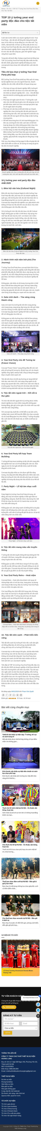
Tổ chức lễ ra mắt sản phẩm (10, 1113)
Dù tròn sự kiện (6, 1079)
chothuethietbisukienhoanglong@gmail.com (21, 1071)
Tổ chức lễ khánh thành (9, 1111)
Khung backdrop (7, 1082)
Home (3, 8)
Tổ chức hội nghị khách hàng (11, 1115)
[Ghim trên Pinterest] (17, 695)
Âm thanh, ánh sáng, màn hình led (13, 1093)
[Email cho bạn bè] (13, 695)
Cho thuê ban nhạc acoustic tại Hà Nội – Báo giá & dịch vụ (19, 919)
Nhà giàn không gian (8, 1089)
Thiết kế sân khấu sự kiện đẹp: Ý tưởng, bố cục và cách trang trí (19, 735)
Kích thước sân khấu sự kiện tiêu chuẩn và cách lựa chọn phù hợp (19, 772)
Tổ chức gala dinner (8, 1104)
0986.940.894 (13, 1069)
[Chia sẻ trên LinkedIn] (21, 695)
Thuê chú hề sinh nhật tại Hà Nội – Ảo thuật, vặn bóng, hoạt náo (19, 809)
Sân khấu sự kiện (7, 1084)
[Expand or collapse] (37, 32)
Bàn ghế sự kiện (7, 1086)
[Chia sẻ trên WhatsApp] (3, 695)
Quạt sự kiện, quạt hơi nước (11, 1095)
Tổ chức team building (9, 1106)
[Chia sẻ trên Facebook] (6, 695)
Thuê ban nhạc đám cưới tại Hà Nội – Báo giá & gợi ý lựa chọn (19, 882)
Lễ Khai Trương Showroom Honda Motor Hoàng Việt (18, 971)
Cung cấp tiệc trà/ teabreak (10, 1091)
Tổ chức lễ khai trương (9, 1109)
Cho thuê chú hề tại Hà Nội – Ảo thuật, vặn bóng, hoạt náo (20, 846)
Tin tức (9, 8)
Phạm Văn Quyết (28, 691)
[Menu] (37, 3)
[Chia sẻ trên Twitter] (10, 695)
